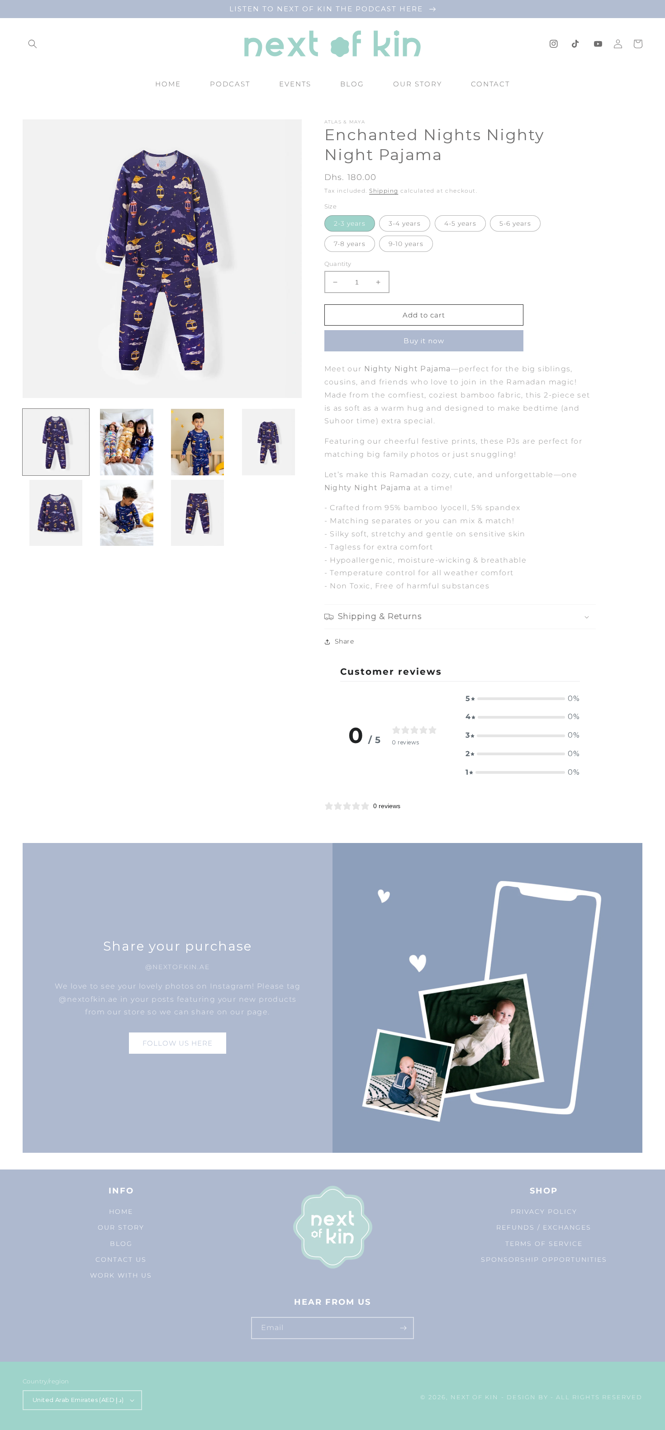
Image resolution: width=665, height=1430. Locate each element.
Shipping (383, 190)
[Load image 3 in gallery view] (197, 442)
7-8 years (350, 244)
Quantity (338, 263)
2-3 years (350, 223)
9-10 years (406, 244)
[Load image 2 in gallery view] (127, 442)
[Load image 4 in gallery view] (268, 442)
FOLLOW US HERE (177, 1043)
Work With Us (121, 1275)
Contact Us (121, 1259)
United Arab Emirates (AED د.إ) (78, 1399)
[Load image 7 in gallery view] (197, 513)
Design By (527, 1397)
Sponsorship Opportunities (544, 1259)
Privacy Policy (544, 1211)
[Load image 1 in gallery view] (56, 442)
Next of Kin (475, 1397)
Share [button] (344, 641)
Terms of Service (544, 1244)
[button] (33, 44)
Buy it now (424, 340)
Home (121, 1211)
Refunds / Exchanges (543, 1227)
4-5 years (460, 223)
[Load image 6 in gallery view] (127, 513)
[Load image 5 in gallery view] (56, 513)
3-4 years (405, 223)
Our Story (121, 1227)
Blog (121, 1244)
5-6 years (515, 223)
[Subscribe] (403, 1328)
